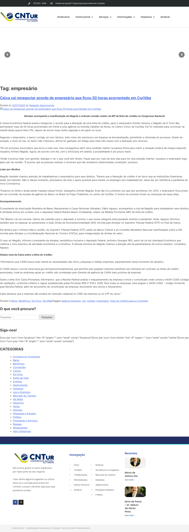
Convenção (19, 367)
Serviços (104, 17)
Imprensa (146, 17)
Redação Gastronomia (41, 105)
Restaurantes (20, 427)
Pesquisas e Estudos (24, 413)
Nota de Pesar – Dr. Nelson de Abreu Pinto (133, 506)
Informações (124, 17)
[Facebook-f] (15, 502)
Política (17, 417)
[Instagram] (20, 502)
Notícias (17, 409)
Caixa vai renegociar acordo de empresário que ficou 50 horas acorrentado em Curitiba (75, 98)
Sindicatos (63, 17)
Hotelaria (18, 388)
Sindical (165, 17)
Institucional (83, 17)
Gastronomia (20, 385)
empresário (102, 300)
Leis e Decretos (21, 392)
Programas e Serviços (25, 420)
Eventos (17, 381)
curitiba (91, 300)
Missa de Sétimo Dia (131, 474)
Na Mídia (47, 300)
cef (83, 300)
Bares (14, 300)
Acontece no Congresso (26, 356)
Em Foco (36, 300)
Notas (16, 406)
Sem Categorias (22, 431)
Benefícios (24, 300)
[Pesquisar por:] (19, 317)
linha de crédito (119, 300)
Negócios (18, 402)
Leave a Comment (138, 300)
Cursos (17, 370)
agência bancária (71, 300)
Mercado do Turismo (24, 395)
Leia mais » (130, 480)
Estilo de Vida (20, 377)
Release (17, 424)
